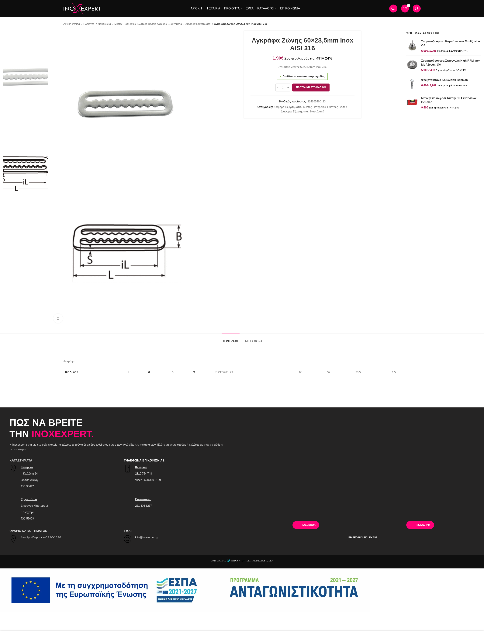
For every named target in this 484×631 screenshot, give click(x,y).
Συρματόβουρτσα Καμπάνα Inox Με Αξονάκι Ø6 (450, 43)
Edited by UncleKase (363, 537)
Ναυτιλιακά (105, 23)
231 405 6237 (143, 505)
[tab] (231, 339)
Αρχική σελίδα (72, 23)
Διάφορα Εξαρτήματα (198, 23)
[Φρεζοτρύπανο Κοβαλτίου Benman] (412, 84)
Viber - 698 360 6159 (148, 480)
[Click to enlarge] (58, 318)
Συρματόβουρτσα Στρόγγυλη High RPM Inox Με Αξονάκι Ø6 (450, 62)
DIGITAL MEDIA (227, 560)
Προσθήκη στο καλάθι (311, 87)
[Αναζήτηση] (393, 8)
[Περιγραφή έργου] (185, 590)
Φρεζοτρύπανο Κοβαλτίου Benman (444, 79)
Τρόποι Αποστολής (363, 512)
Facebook (309, 524)
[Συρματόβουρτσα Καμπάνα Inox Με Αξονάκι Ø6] (412, 46)
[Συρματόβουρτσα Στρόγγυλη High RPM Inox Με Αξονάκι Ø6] (412, 65)
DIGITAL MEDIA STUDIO (259, 560)
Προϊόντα (89, 23)
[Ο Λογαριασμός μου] (417, 8)
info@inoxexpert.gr (146, 537)
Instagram (423, 524)
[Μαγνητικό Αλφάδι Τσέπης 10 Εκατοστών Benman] (412, 102)
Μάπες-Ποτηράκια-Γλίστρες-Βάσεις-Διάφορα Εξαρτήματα (148, 23)
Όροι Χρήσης (439, 512)
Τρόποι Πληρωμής (286, 512)
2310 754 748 (143, 473)
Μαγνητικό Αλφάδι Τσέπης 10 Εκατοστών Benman (448, 100)
